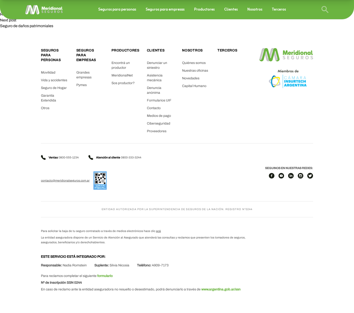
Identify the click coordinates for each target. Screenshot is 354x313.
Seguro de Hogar (54, 88)
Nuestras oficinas (195, 70)
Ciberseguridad (158, 123)
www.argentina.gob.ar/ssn (221, 289)
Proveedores (156, 131)
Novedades (190, 78)
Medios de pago (159, 116)
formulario (105, 276)
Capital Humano (194, 86)
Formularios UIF (159, 100)
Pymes (81, 85)
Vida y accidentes (54, 80)
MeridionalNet (122, 75)
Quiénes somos (194, 63)
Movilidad (48, 72)
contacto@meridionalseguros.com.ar (65, 180)
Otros (45, 108)
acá (158, 231)
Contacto (154, 108)
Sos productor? (123, 83)
